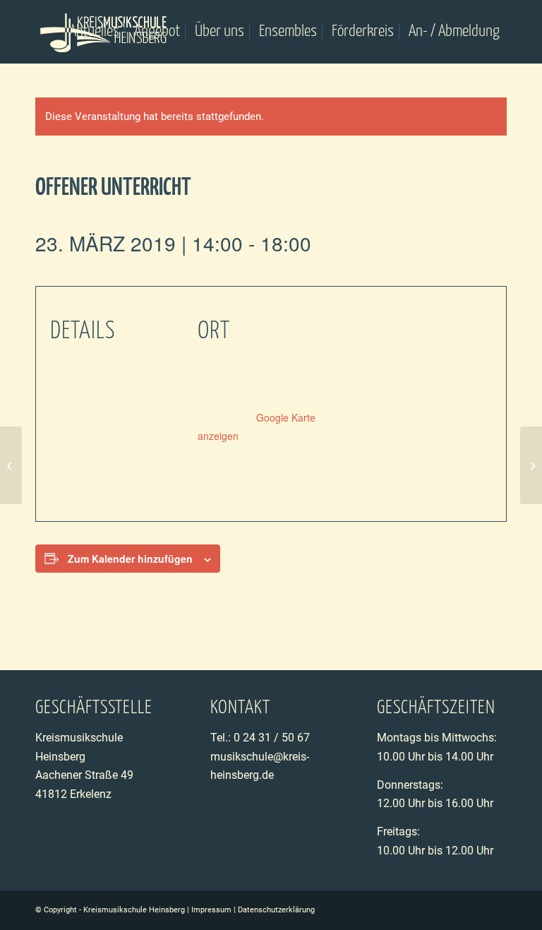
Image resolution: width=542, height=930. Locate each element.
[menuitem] (94, 32)
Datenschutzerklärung (276, 909)
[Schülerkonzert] (11, 465)
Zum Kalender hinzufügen (130, 559)
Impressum (211, 909)
